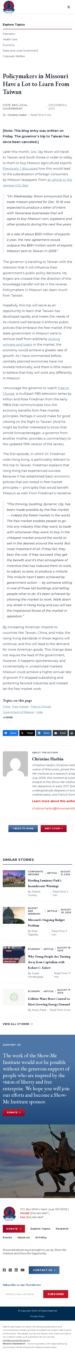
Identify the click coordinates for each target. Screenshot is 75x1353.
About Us (23, 1237)
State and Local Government (20, 50)
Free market (20, 706)
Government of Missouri (18, 712)
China (6, 706)
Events (7, 1237)
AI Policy (41, 1237)
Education (9, 33)
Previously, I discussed (20, 169)
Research (62, 1228)
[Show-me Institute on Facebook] (4, 1270)
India (39, 712)
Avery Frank (39, 1010)
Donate (12, 1112)
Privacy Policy (37, 1316)
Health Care (10, 39)
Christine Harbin (17, 115)
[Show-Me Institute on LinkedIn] (16, 1270)
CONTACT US (42, 1270)
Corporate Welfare (14, 56)
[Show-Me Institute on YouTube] (23, 1270)
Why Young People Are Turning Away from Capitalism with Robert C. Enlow (49, 962)
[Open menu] (68, 7)
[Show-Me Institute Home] (9, 7)
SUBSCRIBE (56, 1294)
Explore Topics (40, 1228)
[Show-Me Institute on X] (10, 1270)
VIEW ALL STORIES (16, 1024)
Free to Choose (41, 706)
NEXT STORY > (53, 828)
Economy (9, 45)
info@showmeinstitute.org (16, 1340)
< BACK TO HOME (23, 828)
